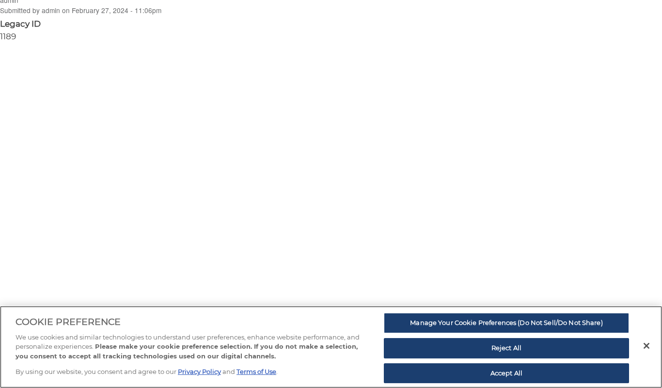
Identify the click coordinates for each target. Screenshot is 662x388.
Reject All (506, 348)
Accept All (506, 373)
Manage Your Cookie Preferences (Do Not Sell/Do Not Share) (506, 323)
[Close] (646, 345)
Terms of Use (256, 371)
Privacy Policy (199, 371)
